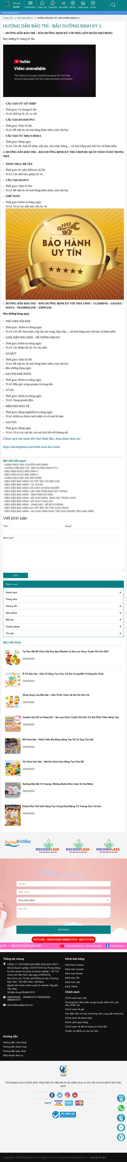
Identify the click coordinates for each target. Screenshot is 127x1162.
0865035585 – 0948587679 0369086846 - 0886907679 (29, 998)
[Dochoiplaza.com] (7, 4)
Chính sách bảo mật (75, 998)
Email (68, 526)
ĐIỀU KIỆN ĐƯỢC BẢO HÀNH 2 (22, 471)
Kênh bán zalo (72, 982)
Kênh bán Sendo (74, 973)
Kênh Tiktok (71, 986)
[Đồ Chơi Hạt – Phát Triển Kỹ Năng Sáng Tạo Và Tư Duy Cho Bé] (13, 746)
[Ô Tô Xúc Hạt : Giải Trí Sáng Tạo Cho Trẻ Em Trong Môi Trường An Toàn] (13, 679)
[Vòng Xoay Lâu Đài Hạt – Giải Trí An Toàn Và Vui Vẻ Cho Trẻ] (13, 701)
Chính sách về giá (74, 1009)
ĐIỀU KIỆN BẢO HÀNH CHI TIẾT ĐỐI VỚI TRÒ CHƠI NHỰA (36, 508)
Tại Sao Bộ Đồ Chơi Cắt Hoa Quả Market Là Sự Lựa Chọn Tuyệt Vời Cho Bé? (65, 651)
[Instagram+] (67, 1095)
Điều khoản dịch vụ (13, 1055)
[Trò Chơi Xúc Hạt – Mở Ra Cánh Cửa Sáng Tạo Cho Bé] (13, 768)
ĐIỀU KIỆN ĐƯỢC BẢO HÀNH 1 (22, 474)
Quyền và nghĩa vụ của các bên (81, 1031)
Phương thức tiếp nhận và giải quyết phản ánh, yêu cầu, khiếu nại (92, 1003)
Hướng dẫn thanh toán (15, 1046)
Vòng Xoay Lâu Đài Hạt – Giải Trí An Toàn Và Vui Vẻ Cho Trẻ (55, 695)
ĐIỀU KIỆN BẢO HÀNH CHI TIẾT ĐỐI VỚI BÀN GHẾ (32, 481)
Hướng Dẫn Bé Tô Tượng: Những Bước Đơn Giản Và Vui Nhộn (57, 784)
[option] (18, 843)
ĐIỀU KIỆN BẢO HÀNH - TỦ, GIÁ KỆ (24, 484)
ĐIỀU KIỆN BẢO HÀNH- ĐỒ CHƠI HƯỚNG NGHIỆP (32, 488)
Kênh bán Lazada (74, 969)
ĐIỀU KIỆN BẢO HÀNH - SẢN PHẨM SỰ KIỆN (29, 494)
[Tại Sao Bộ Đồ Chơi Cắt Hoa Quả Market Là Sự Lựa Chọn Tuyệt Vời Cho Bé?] (13, 658)
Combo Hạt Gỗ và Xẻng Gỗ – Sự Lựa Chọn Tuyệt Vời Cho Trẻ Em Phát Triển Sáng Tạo (70, 717)
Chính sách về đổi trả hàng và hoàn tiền (86, 1026)
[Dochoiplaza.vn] (18, 843)
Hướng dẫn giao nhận (14, 1051)
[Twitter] (59, 1095)
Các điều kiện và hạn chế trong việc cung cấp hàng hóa (94, 1013)
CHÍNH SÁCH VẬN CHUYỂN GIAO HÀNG (26, 464)
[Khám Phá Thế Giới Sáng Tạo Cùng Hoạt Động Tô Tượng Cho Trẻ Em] (13, 815)
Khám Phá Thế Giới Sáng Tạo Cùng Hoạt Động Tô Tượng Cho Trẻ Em (61, 806)
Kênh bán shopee (74, 964)
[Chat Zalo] (121, 1137)
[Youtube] (75, 1095)
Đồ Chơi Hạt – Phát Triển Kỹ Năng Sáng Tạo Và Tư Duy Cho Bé (57, 739)
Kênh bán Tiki (72, 977)
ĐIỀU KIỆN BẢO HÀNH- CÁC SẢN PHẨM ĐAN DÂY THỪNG (36, 491)
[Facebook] (52, 1095)
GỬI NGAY (63, 929)
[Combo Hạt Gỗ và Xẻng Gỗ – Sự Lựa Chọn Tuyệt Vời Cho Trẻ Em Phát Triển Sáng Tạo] (13, 724)
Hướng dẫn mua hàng (14, 1042)
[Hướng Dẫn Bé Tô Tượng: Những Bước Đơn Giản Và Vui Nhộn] (13, 790)
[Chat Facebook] (121, 1128)
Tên (5, 526)
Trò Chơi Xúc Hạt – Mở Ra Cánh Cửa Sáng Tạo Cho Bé (53, 761)
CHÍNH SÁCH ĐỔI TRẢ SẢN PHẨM (23, 478)
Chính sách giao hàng (76, 1022)
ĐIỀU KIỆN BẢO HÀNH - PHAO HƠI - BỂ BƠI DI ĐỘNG (34, 504)
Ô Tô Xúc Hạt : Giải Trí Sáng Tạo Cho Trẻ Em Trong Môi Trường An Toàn (63, 673)
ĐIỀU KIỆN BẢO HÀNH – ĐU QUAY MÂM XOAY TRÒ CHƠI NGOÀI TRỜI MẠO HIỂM (49, 511)
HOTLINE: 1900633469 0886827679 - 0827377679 (63, 939)
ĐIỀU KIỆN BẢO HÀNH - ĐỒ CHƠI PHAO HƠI (29, 501)
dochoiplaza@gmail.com (20, 1005)
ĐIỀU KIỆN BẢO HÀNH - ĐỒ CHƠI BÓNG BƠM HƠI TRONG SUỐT (40, 498)
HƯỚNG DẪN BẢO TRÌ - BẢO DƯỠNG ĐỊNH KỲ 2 (31, 468)
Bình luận (8, 537)
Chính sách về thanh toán (78, 1018)
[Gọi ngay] (121, 1118)
